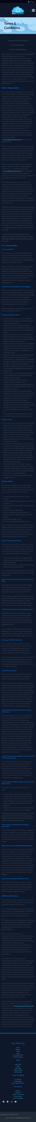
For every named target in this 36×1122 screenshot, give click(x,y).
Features (18, 1049)
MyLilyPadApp (18, 1081)
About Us (18, 1090)
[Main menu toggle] (33, 10)
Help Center (18, 1064)
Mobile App (18, 1068)
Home (18, 1047)
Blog (18, 1053)
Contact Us (18, 1092)
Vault (18, 1066)
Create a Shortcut (18, 1070)
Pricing (18, 1051)
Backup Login (18, 1072)
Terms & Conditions (18, 1098)
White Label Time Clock (18, 1083)
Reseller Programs (18, 1057)
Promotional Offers (18, 1055)
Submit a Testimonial (18, 1094)
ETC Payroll (18, 1079)
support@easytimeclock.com (12, 139)
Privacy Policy (18, 1096)
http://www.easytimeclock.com (24, 1006)
